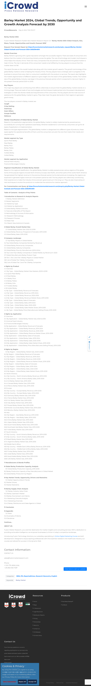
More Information (9, 682)
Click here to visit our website (75, 569)
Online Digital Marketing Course (66, 536)
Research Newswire (43, 576)
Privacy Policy (50, 682)
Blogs (35, 605)
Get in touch (8, 662)
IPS (22, 576)
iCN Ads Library (38, 635)
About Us (36, 625)
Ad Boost (64, 605)
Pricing (36, 618)
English (54, 576)
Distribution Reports (39, 615)
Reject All (22, 682)
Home (35, 601)
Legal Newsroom (38, 611)
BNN (18, 576)
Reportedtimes (29, 576)
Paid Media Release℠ (67, 601)
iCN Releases (37, 632)
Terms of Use (59, 682)
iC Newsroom (37, 608)
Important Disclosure (71, 682)
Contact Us (37, 628)
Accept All (32, 682)
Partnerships (37, 622)
